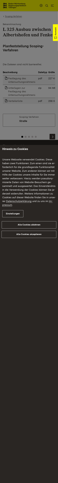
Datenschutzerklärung (19, 201)
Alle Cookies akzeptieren (29, 234)
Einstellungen (13, 213)
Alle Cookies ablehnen (29, 224)
